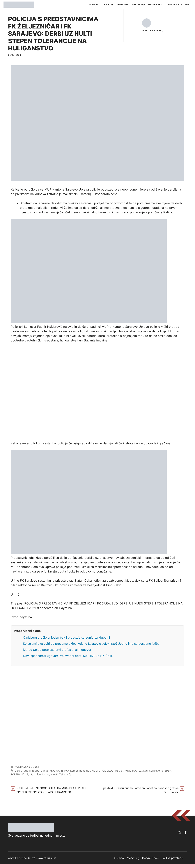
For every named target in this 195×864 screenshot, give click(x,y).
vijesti (54, 774)
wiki (187, 4)
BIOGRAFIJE (138, 4)
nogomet (84, 770)
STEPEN (166, 770)
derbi (18, 770)
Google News (150, 858)
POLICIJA (106, 770)
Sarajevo (154, 770)
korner (74, 770)
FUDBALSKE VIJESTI (27, 766)
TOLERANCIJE (19, 774)
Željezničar (65, 774)
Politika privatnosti (173, 858)
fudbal (27, 770)
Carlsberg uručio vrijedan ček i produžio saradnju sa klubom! (66, 637)
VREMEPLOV (122, 4)
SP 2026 (108, 4)
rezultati (143, 770)
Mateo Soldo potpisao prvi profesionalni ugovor (57, 650)
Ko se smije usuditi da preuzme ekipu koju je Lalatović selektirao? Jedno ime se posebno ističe (91, 643)
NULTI (95, 770)
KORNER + (173, 4)
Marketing (133, 858)
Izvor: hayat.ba (21, 617)
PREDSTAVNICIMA (125, 770)
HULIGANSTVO (59, 770)
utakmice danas (39, 774)
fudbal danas (40, 770)
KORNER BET (155, 4)
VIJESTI (93, 4)
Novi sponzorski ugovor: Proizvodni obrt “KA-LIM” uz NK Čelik (68, 656)
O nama (119, 858)
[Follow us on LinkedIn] (185, 832)
